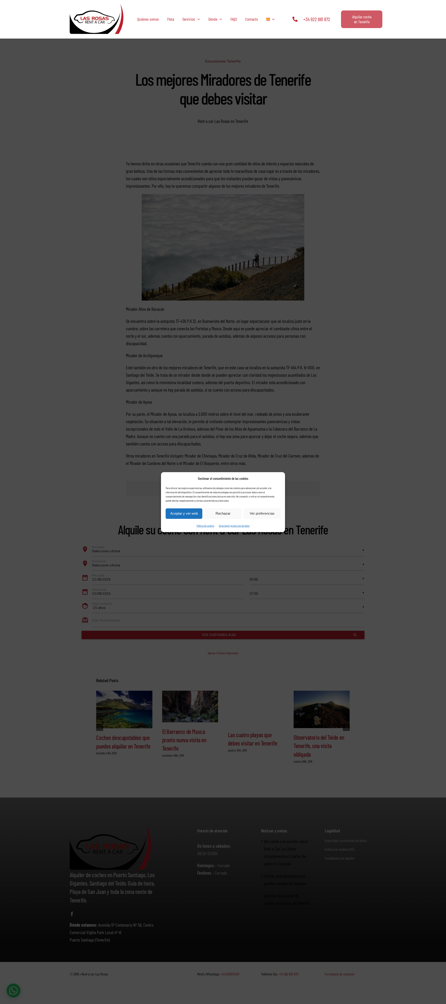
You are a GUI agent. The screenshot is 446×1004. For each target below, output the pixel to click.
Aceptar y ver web (184, 513)
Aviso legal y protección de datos (234, 525)
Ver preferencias (262, 513)
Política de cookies (205, 525)
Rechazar (223, 513)
